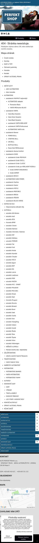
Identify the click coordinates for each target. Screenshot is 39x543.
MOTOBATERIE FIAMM (13, 378)
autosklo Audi (10, 216)
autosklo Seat (10, 319)
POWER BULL (12, 136)
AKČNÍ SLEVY (8, 86)
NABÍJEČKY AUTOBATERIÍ (12, 365)
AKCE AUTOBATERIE (12, 89)
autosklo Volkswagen (12, 343)
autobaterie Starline (12, 182)
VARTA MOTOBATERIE (13, 374)
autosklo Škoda (11, 331)
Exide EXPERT (14, 173)
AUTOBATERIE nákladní (15, 101)
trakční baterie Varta (12, 362)
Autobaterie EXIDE (12, 154)
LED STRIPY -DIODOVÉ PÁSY (15, 399)
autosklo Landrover (12, 275)
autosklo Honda (11, 250)
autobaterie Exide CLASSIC (16, 163)
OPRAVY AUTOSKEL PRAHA (12, 76)
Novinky (6, 61)
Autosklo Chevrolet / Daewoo (15, 232)
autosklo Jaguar (11, 263)
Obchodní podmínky (10, 67)
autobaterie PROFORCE (13, 191)
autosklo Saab (10, 312)
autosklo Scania (11, 316)
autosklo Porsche (11, 303)
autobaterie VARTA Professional (18, 126)
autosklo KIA (10, 269)
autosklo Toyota (11, 337)
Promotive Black (15, 105)
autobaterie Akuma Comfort (15, 151)
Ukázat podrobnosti (8, 536)
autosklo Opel (10, 297)
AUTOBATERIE (8, 95)
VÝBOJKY (9, 390)
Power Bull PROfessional (16, 148)
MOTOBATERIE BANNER (13, 371)
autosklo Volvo (10, 340)
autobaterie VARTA (12, 111)
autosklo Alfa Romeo (12, 213)
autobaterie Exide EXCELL (16, 160)
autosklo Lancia (11, 272)
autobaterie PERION (12, 198)
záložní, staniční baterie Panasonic (17, 356)
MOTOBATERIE (8, 368)
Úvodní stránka (9, 58)
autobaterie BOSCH (12, 176)
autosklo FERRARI (11, 241)
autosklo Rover (10, 309)
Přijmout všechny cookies (23, 538)
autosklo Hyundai (11, 253)
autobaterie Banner (12, 132)
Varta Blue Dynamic (14, 114)
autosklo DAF (10, 235)
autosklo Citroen (11, 226)
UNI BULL (11, 142)
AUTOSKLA (7, 210)
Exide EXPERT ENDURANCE (19, 170)
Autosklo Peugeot (11, 300)
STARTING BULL (13, 139)
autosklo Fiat (10, 244)
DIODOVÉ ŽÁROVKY (12, 396)
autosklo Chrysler (11, 257)
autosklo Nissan (11, 294)
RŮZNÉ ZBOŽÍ (8, 409)
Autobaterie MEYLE (12, 188)
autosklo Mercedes (12, 291)
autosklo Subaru (11, 325)
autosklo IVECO (11, 260)
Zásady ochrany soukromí (24, 531)
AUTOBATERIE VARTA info (16, 129)
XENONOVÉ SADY (9, 384)
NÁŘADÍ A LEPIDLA (12, 347)
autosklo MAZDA (11, 281)
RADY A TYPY (8, 64)
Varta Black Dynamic (14, 120)
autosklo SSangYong (12, 322)
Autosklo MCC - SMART (13, 284)
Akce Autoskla (10, 92)
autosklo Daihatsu (11, 238)
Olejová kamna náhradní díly (15, 207)
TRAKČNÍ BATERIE (10, 359)
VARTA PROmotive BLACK (18, 108)
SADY (8, 387)
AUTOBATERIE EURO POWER (15, 179)
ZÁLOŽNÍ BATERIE (10, 353)
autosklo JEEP (10, 266)
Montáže (7, 70)
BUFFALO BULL (13, 145)
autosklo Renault (11, 306)
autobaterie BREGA (12, 195)
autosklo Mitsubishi (12, 288)
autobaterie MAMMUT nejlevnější (16, 98)
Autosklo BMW (10, 222)
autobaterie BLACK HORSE (14, 201)
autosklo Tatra (10, 334)
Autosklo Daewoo (11, 229)
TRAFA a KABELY (11, 393)
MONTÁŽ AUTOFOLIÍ (10, 402)
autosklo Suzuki (11, 328)
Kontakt (6, 73)
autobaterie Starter (12, 185)
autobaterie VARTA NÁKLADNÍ (17, 123)
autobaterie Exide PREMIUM (17, 157)
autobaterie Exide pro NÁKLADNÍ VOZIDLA (21, 167)
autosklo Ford (10, 247)
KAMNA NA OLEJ (9, 204)
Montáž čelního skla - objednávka (16, 350)
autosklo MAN (10, 278)
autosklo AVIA (10, 219)
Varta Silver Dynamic (14, 117)
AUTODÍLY (7, 381)
